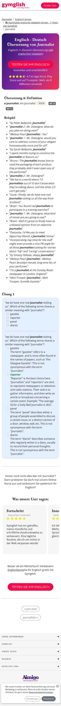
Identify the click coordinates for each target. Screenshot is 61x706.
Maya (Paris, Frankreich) (19, 515)
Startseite (7, 19)
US (11, 108)
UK (54, 103)
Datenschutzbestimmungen (41, 692)
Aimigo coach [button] (9, 651)
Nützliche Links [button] (10, 666)
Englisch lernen (23, 19)
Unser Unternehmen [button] (12, 636)
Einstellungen (32, 698)
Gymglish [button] (7, 644)
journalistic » (30, 617)
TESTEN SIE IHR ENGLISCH (30, 64)
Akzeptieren (48, 698)
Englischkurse (16, 570)
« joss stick (30, 609)
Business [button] (6, 659)
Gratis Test (50, 5)
